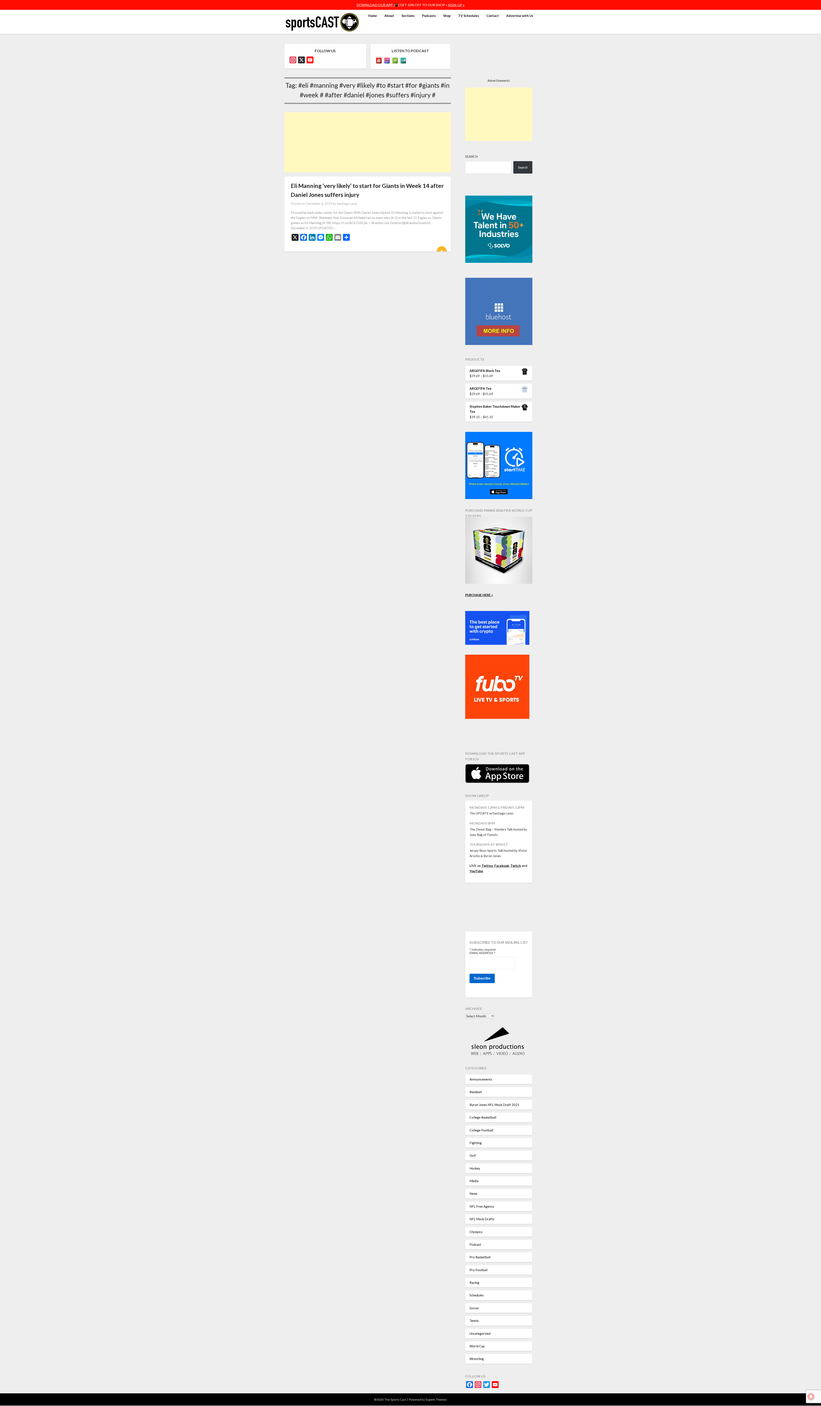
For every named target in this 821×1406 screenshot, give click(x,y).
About (389, 16)
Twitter (487, 866)
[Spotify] (395, 61)
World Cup (477, 1346)
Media (474, 1181)
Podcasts (429, 16)
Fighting (476, 1143)
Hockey (475, 1168)
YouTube (476, 871)
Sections (408, 16)
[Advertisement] (367, 142)
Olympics (476, 1232)
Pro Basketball (480, 1257)
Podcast (475, 1244)
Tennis (474, 1321)
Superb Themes (436, 1399)
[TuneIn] (403, 61)
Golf (473, 1155)
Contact (492, 16)
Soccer (474, 1308)
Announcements (481, 1079)
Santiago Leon (347, 203)
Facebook (501, 866)
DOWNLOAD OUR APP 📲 (377, 5)
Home (372, 16)
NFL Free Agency (482, 1206)
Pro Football (478, 1270)
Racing (474, 1282)
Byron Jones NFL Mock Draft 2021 (494, 1105)
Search (471, 156)
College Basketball (483, 1117)
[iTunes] (387, 61)
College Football (481, 1130)
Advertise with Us (519, 16)
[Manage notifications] (811, 1396)
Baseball (476, 1092)
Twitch (515, 866)
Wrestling (477, 1359)
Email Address (482, 953)
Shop (447, 16)
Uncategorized (480, 1333)
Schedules (477, 1295)
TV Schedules (468, 16)
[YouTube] (379, 61)
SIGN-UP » (456, 5)
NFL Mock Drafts (482, 1219)
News (473, 1193)
